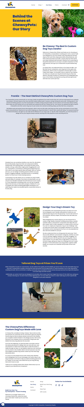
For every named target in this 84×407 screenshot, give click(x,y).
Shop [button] (40, 5)
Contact (64, 5)
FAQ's (32, 387)
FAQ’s (56, 5)
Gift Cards (43, 392)
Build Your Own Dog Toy (46, 385)
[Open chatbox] (3, 404)
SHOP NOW (75, 5)
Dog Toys (43, 389)
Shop (41, 381)
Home (33, 5)
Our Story (49, 5)
